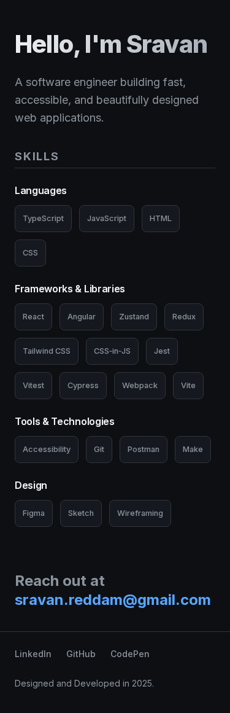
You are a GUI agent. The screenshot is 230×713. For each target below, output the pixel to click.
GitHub (81, 654)
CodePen (130, 654)
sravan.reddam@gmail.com (113, 600)
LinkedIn (33, 654)
